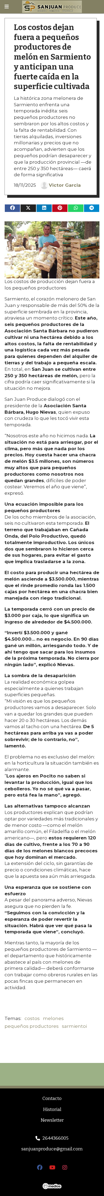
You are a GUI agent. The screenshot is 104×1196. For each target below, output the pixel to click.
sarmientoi (74, 1026)
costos (32, 1018)
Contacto (52, 1098)
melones (53, 1018)
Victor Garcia (65, 185)
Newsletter (52, 1120)
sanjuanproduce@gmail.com (52, 1149)
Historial (52, 1109)
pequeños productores (32, 1026)
